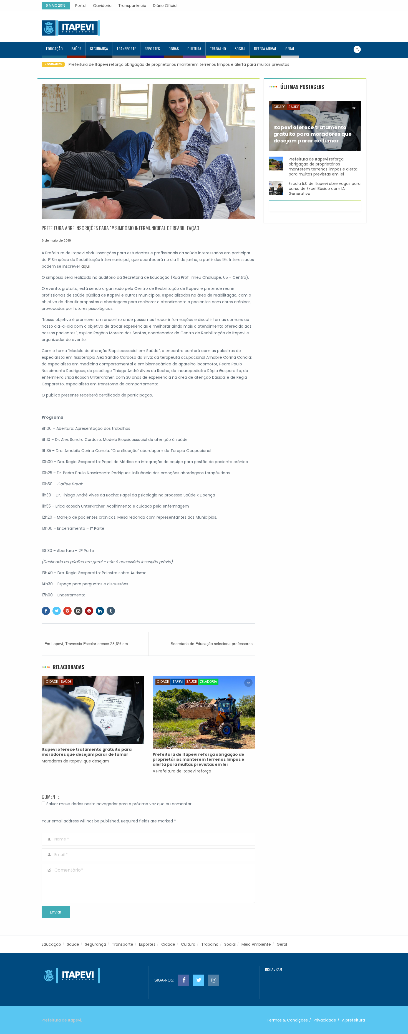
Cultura (194, 48)
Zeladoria (208, 681)
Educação (54, 48)
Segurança (99, 48)
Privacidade (325, 1020)
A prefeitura (353, 1020)
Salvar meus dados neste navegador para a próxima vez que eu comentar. (119, 804)
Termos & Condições (287, 1020)
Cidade (52, 681)
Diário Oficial (165, 5)
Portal (80, 5)
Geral (290, 48)
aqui (85, 266)
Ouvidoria (102, 5)
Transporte (126, 48)
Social (240, 48)
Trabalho (218, 48)
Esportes (152, 48)
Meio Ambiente (256, 944)
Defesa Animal (265, 48)
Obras (173, 48)
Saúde (76, 48)
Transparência (132, 5)
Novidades (53, 64)
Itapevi (177, 681)
